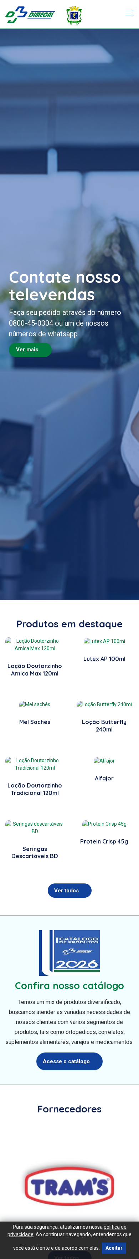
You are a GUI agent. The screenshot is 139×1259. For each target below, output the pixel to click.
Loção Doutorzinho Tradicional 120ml (34, 789)
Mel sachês (34, 721)
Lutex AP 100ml (104, 658)
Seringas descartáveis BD (34, 852)
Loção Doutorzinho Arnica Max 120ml (34, 669)
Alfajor (104, 778)
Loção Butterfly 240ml (104, 725)
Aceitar (114, 1248)
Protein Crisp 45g (104, 841)
